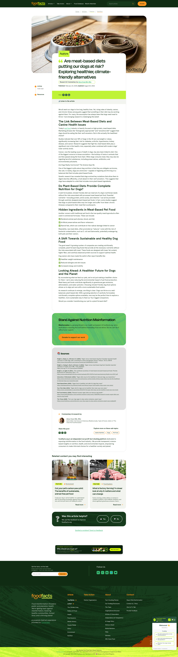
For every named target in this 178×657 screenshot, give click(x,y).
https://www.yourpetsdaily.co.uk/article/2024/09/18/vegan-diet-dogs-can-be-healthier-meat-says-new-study (87, 390)
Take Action (60, 4)
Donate (142, 4)
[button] (51, 3)
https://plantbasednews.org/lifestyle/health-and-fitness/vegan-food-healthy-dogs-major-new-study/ (85, 385)
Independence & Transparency (114, 618)
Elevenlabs (45, 622)
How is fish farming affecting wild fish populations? (165, 639)
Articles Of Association (112, 614)
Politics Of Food (72, 611)
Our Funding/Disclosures (112, 603)
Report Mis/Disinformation (134, 600)
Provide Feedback (132, 611)
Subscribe (62, 574)
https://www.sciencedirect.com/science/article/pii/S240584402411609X (77, 362)
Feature (92, 11)
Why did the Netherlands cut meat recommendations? (165, 634)
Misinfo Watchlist (90, 4)
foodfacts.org (60, 652)
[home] (38, 3)
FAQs (106, 632)
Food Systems (71, 618)
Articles (84, 11)
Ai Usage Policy (109, 621)
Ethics (69, 628)
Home (77, 11)
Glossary (107, 635)
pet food (68, 128)
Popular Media (71, 625)
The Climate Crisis (72, 607)
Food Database (79, 4)
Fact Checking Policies (111, 600)
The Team (108, 607)
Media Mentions (110, 628)
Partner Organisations (90, 600)
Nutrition (100, 11)
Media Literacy (71, 621)
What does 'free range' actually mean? (164, 643)
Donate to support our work (73, 337)
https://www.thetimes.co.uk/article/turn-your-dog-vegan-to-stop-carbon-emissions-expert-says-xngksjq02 (86, 401)
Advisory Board (109, 625)
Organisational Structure (112, 611)
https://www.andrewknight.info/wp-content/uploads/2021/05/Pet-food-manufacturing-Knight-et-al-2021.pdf (87, 374)
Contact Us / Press (132, 603)
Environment (71, 632)
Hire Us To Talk (131, 607)
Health (69, 614)
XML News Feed (110, 639)
